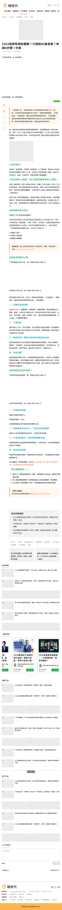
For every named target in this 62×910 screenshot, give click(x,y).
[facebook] (52, 887)
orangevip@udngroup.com (18, 891)
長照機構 (38, 542)
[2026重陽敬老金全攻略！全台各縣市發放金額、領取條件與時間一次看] (8, 763)
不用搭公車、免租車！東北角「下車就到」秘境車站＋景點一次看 (37, 792)
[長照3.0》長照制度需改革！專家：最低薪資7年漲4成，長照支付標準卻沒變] (8, 584)
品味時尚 (40, 11)
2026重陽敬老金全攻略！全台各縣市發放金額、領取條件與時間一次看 (37, 761)
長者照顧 (22, 545)
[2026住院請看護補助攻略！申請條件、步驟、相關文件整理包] (8, 699)
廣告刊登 (21, 894)
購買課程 (50, 5)
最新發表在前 (55, 870)
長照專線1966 (29, 542)
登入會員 (20, 900)
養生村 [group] (5, 17)
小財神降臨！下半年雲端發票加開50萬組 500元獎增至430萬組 (36, 717)
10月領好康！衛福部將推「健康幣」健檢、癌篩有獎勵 (33, 685)
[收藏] (4, 122)
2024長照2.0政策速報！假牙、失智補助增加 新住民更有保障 (34, 482)
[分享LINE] (4, 111)
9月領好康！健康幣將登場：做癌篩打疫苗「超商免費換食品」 (36, 750)
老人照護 (56, 542)
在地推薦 (24, 11)
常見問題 (36, 900)
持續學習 (15, 11)
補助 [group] (26, 17)
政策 (20, 542)
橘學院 (53, 11)
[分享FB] (4, 105)
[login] (54, 5)
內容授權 (29, 894)
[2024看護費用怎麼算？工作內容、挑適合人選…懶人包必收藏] (8, 573)
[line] (55, 887)
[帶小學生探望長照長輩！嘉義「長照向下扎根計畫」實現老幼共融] (8, 605)
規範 (3, 863)
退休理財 (7, 11)
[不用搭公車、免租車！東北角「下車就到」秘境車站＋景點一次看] (8, 794)
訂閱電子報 (28, 900)
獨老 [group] (32, 17)
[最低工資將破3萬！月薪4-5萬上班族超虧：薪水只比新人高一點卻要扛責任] (8, 731)
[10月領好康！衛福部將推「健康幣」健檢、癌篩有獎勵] (8, 688)
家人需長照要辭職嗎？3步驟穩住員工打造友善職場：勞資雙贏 (34, 480)
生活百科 (32, 11)
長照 (29, 545)
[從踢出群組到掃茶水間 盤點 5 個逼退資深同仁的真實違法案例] (8, 816)
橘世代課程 (13, 897)
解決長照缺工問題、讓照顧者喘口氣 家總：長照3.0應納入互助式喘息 (37, 614)
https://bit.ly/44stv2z (42, 493)
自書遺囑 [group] (19, 17)
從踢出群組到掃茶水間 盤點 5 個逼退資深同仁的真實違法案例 (36, 813)
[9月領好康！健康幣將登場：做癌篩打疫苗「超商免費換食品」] (8, 753)
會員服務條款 (45, 900)
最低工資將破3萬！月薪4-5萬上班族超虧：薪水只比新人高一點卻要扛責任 (37, 729)
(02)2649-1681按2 (34, 891)
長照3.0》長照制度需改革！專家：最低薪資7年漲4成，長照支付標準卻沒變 (37, 582)
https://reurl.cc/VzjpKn (25, 249)
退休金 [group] (12, 17)
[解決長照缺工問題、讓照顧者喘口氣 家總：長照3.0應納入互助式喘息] (8, 616)
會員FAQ (21, 897)
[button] (57, 5)
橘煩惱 (47, 11)
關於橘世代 (13, 894)
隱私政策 (54, 900)
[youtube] (58, 887)
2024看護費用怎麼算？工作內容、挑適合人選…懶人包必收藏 (36, 570)
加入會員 (12, 900)
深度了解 (12, 670)
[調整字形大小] (4, 128)
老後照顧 (13, 545)
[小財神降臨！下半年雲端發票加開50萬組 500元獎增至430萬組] (8, 720)
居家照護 (47, 542)
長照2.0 (13, 542)
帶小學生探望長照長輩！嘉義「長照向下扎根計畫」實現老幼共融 (37, 602)
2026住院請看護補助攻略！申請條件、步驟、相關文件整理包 (36, 696)
